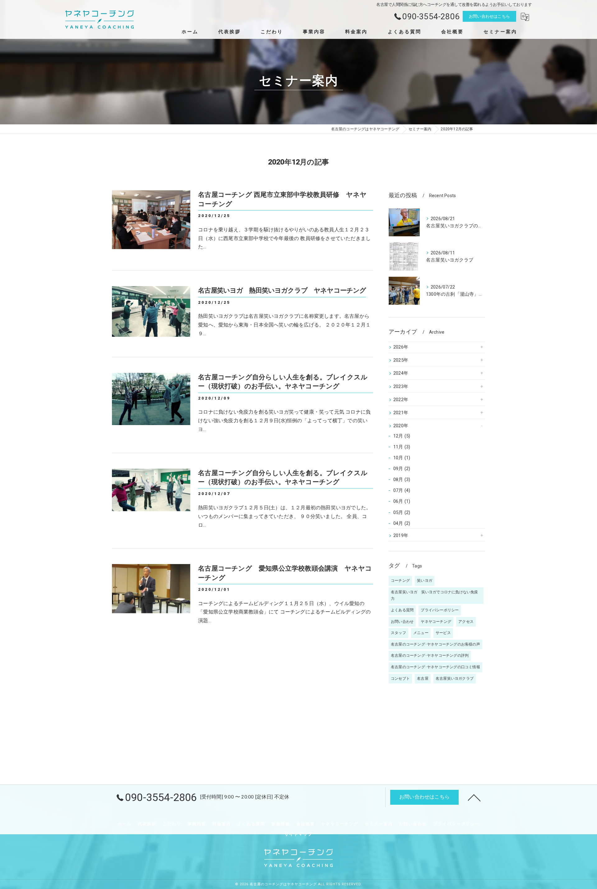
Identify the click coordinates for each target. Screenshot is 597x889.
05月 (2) (401, 512)
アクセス (466, 621)
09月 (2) (401, 468)
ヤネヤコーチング (436, 621)
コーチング (400, 580)
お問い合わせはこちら (489, 16)
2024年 (400, 373)
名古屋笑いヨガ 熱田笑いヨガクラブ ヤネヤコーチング (282, 290)
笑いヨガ (424, 580)
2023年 (400, 386)
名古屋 (422, 678)
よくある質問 (402, 610)
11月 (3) (401, 447)
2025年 (400, 360)
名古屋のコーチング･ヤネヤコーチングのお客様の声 (435, 644)
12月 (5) (401, 436)
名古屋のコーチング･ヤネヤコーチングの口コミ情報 (435, 667)
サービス (443, 633)
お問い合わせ (402, 621)
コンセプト (400, 678)
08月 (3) (401, 479)
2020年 (400, 425)
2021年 (400, 412)
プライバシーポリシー (440, 610)
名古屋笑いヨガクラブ (455, 678)
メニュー (420, 633)
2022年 (400, 399)
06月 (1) (401, 501)
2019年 (400, 535)
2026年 (400, 347)
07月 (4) (401, 490)
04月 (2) (401, 523)
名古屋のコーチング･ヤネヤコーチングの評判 (430, 655)
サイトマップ (298, 834)
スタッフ (398, 633)
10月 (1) (401, 458)
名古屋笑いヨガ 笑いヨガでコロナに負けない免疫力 (434, 595)
